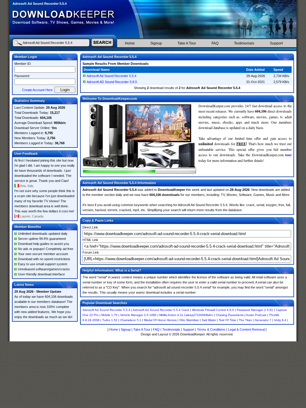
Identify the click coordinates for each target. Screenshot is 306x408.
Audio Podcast (256, 315)
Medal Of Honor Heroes (160, 320)
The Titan (245, 320)
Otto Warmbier (189, 320)
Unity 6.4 (280, 320)
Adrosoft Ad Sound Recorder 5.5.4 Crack (161, 310)
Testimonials (244, 43)
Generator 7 (263, 320)
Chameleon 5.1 (130, 320)
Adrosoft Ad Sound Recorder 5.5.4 (111, 76)
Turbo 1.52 (109, 320)
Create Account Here (37, 90)
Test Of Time (227, 320)
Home (130, 43)
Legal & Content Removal (246, 329)
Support (276, 43)
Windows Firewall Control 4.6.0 (213, 310)
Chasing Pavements (230, 315)
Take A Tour (187, 43)
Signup (156, 43)
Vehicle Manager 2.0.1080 (138, 315)
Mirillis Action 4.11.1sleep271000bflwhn (186, 315)
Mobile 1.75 (109, 315)
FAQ (215, 43)
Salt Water (209, 320)
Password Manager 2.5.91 (255, 310)
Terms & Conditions (211, 329)
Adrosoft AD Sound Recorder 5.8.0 (112, 82)
